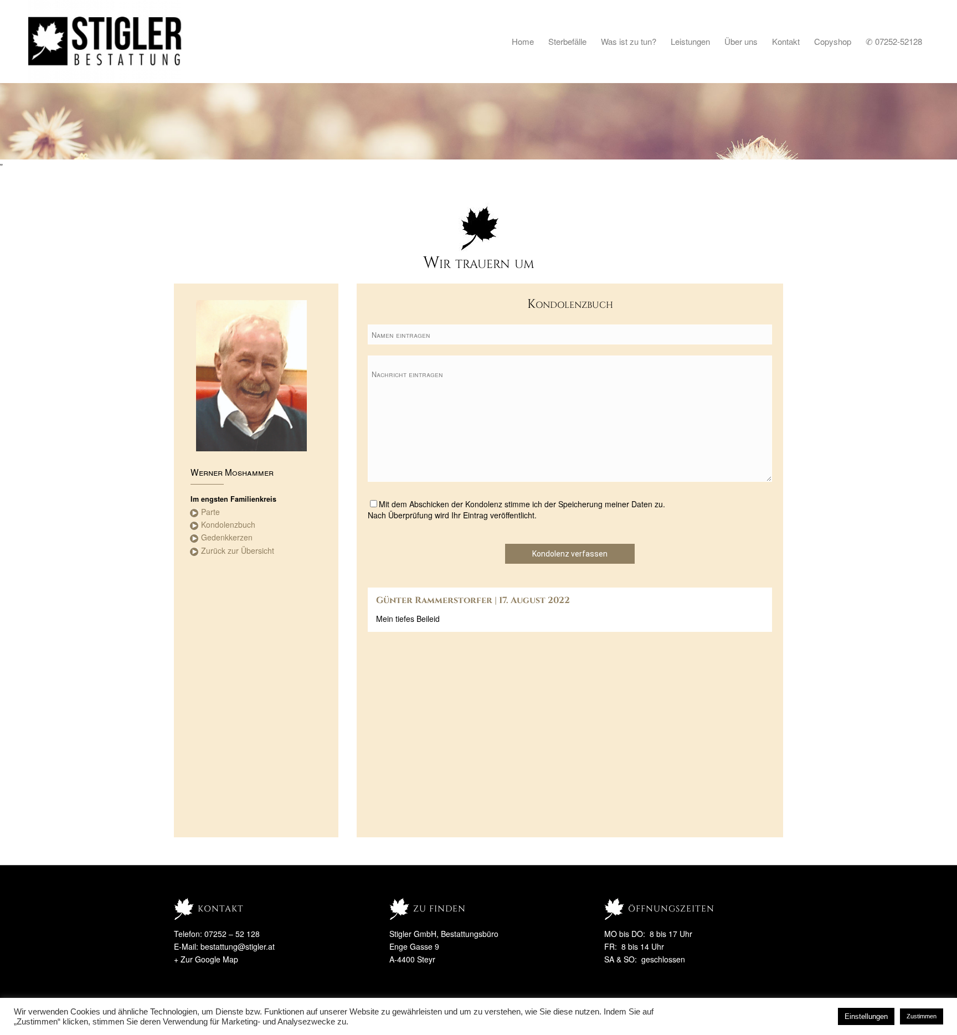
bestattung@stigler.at (237, 946)
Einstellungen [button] (866, 1016)
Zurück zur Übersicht (237, 550)
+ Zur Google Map (206, 959)
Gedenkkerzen (227, 537)
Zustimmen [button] (922, 1016)
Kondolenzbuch (228, 524)
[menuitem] (523, 41)
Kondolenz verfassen (570, 553)
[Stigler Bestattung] (105, 41)
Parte (210, 511)
